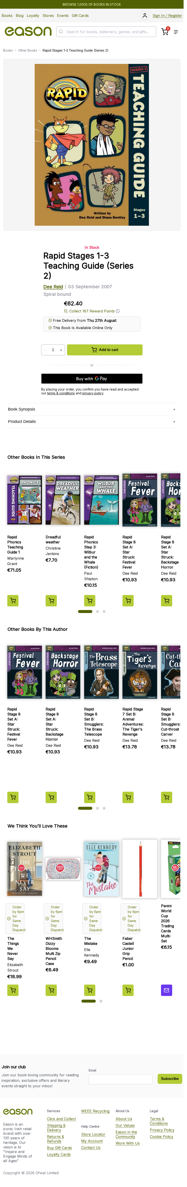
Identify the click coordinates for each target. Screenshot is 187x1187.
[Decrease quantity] (45, 350)
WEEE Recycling (95, 1111)
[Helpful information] (118, 311)
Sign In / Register (167, 15)
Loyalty (33, 15)
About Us (124, 1118)
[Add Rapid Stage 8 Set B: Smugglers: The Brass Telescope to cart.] (89, 797)
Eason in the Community (126, 1134)
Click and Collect (61, 1118)
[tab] (85, 611)
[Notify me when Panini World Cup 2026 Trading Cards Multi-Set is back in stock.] (166, 990)
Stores (48, 15)
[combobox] (106, 31)
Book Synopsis (21, 409)
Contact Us (91, 1147)
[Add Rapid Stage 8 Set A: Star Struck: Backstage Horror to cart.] (166, 600)
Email (92, 1070)
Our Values (125, 1125)
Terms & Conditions (159, 1121)
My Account (92, 1141)
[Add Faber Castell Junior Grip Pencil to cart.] (128, 990)
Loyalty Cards (59, 1154)
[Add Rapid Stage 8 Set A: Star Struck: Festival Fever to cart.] (128, 600)
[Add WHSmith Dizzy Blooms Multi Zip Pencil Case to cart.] (51, 990)
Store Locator (93, 1134)
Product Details (22, 421)
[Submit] (61, 32)
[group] (91, 537)
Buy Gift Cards (59, 1147)
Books (7, 15)
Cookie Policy (161, 1136)
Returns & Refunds (55, 1138)
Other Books (27, 50)
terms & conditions (61, 393)
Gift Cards (80, 15)
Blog (19, 15)
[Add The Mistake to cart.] (89, 990)
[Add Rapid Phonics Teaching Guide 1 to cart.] (12, 600)
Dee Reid (53, 286)
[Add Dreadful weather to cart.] (51, 600)
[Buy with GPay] (92, 379)
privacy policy (93, 393)
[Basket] (164, 31)
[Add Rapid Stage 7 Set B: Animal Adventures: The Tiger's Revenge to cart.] (128, 797)
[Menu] (176, 32)
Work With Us (128, 1143)
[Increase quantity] (61, 350)
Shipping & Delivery (56, 1127)
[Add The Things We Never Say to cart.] (12, 990)
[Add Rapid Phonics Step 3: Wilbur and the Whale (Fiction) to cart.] (89, 600)
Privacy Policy (162, 1130)
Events (63, 15)
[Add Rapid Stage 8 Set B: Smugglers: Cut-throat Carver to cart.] (166, 797)
